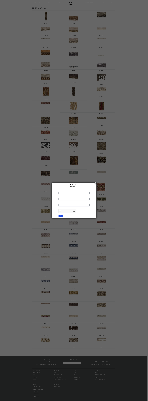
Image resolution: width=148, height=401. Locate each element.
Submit (60, 215)
